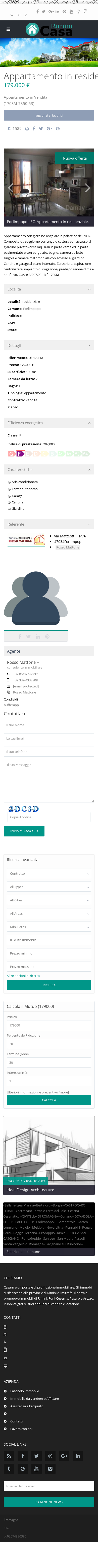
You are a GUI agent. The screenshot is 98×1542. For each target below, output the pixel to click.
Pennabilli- (73, 1227)
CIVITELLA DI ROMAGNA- (40, 1216)
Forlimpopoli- (46, 1222)
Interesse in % (17, 1072)
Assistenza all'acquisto (26, 1406)
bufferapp (11, 705)
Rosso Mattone (67, 547)
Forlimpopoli (32, 308)
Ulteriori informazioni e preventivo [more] (38, 1092)
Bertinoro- (44, 1205)
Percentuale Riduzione (23, 1035)
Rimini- (62, 1233)
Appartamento (16, 97)
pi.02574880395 (15, 1536)
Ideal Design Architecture (30, 1190)
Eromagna (11, 1520)
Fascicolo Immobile (24, 1391)
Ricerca (49, 985)
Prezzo (12, 1016)
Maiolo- (25, 1227)
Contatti (16, 1421)
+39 (18, 15)
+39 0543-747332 (25, 674)
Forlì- (19, 1222)
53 (31, 103)
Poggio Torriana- (25, 1233)
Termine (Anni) (18, 1054)
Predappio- (47, 1233)
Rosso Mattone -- (23, 662)
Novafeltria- (55, 1227)
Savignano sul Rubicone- (63, 1244)
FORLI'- (8, 1222)
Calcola (49, 1100)
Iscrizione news (49, 1502)
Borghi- (58, 1205)
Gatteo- (83, 1222)
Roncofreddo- (31, 1238)
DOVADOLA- (83, 1216)
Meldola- (38, 1227)
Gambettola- (67, 1222)
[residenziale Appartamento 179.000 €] (49, 182)
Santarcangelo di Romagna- (23, 1244)
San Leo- (49, 1238)
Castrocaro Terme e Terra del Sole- (41, 1210)
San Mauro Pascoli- (71, 1238)
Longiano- (10, 1227)
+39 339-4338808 (25, 680)
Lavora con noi (21, 1428)
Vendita (40, 97)
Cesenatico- (12, 1216)
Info (6, 1528)
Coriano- (66, 1216)
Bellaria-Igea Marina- (20, 1205)
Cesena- (74, 1210)
